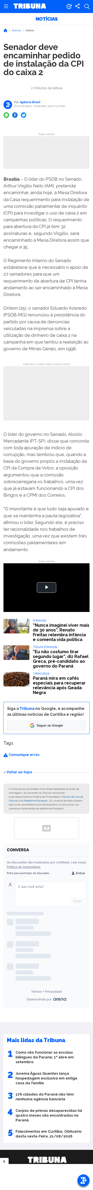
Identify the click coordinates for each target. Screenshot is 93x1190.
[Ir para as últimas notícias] (69, 6)
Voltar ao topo (19, 772)
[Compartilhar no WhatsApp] (6, 115)
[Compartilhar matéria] (77, 6)
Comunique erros (24, 755)
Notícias (47, 19)
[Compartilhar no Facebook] (15, 115)
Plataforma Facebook (36, 800)
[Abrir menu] (6, 6)
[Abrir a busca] (87, 6)
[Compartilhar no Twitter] (23, 115)
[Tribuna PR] (47, 1159)
